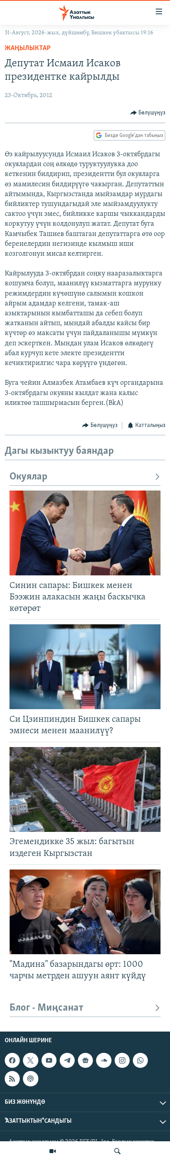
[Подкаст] (30, 1078)
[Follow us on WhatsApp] (140, 1060)
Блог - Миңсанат (46, 1008)
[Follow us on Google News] (85, 1060)
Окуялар (28, 477)
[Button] (148, 113)
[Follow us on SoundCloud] (103, 1060)
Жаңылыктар (28, 48)
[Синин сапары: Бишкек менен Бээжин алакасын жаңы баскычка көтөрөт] (85, 533)
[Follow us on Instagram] (122, 1060)
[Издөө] (117, 1151)
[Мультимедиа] (52, 1151)
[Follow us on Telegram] (67, 1060)
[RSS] (12, 1078)
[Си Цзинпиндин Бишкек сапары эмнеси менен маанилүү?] (85, 666)
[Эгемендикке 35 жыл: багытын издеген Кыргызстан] (85, 789)
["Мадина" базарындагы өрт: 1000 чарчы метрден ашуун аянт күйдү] (85, 911)
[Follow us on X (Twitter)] (30, 1060)
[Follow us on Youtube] (49, 1060)
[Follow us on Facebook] (12, 1060)
